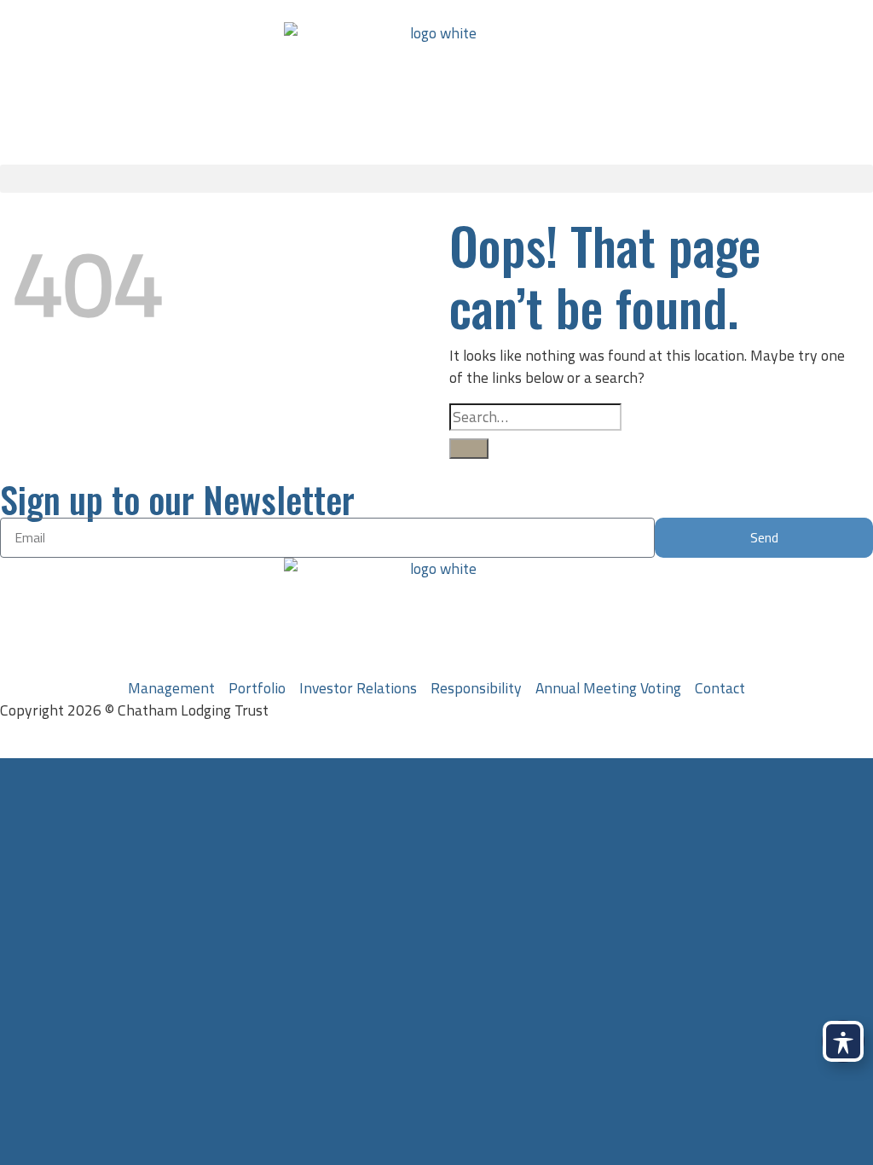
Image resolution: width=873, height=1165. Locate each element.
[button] (436, 179)
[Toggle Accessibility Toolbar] (843, 1041)
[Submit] (469, 448)
